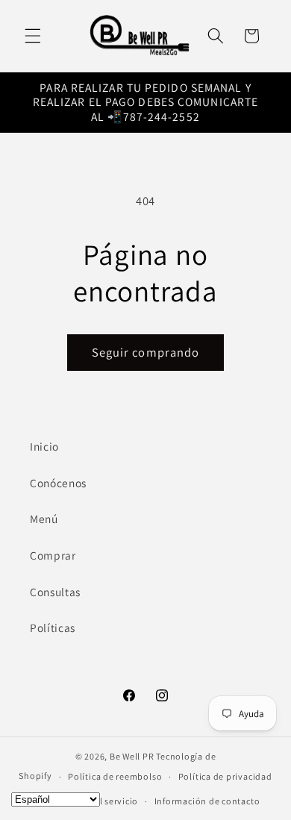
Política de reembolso (115, 776)
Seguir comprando (146, 352)
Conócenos (58, 482)
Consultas (55, 591)
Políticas (52, 627)
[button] (33, 36)
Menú (44, 518)
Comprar (53, 555)
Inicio (44, 446)
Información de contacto (207, 801)
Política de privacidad (225, 776)
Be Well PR (132, 756)
